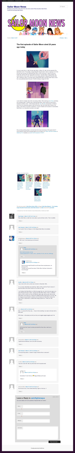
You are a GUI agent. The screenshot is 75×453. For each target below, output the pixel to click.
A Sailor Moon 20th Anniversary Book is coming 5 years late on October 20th (46, 185)
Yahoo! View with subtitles (51, 131)
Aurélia (19, 282)
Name (20, 406)
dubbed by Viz (20, 132)
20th (44, 103)
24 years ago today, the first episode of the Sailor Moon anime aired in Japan (20, 186)
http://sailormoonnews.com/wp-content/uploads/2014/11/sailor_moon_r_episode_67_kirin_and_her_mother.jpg (36, 252)
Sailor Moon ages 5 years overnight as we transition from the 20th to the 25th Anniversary (29, 186)
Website (19, 420)
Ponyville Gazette (18, 0)
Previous (61, 38)
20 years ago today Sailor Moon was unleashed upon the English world (38, 185)
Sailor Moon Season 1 (35, 207)
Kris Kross (51, 101)
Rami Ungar (20, 216)
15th (40, 103)
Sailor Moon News (26, 0)
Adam (42, 207)
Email (20, 414)
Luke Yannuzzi (21, 227)
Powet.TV (4, 0)
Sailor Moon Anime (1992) (32, 206)
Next (66, 38)
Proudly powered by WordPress (37, 448)
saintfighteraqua (38, 398)
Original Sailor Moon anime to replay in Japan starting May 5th (37, 198)
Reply (20, 220)
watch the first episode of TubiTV (37, 132)
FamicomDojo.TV (11, 0)
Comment (20, 427)
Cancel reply (56, 396)
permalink (52, 207)
